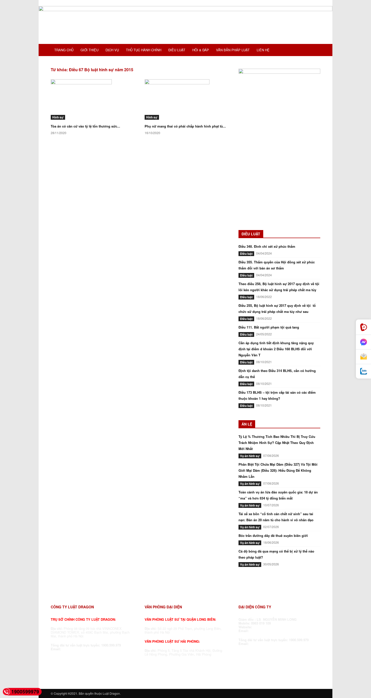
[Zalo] (363, 371)
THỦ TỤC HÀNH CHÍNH (143, 49)
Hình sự (58, 117)
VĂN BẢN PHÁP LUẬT (233, 49)
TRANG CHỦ (63, 49)
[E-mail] (363, 357)
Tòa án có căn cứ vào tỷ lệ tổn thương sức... (85, 126)
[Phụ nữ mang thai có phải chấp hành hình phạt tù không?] (185, 99)
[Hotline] (363, 327)
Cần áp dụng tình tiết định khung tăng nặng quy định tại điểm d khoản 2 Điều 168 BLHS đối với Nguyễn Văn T (276, 348)
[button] (314, 50)
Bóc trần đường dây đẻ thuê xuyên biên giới (273, 535)
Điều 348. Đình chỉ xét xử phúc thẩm (266, 246)
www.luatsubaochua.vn (272, 627)
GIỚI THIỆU (89, 49)
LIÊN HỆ (263, 49)
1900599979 (25, 691)
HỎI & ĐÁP (200, 49)
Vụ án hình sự (250, 456)
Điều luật (246, 253)
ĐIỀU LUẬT (176, 49)
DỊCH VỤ (112, 49)
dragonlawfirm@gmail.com (83, 648)
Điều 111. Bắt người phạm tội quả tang (268, 327)
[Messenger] (363, 342)
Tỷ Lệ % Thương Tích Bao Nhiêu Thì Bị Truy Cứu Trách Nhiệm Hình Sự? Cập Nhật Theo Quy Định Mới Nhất (276, 442)
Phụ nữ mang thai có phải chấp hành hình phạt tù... (185, 126)
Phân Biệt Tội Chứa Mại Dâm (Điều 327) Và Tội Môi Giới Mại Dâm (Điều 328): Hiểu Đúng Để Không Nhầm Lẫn (277, 470)
